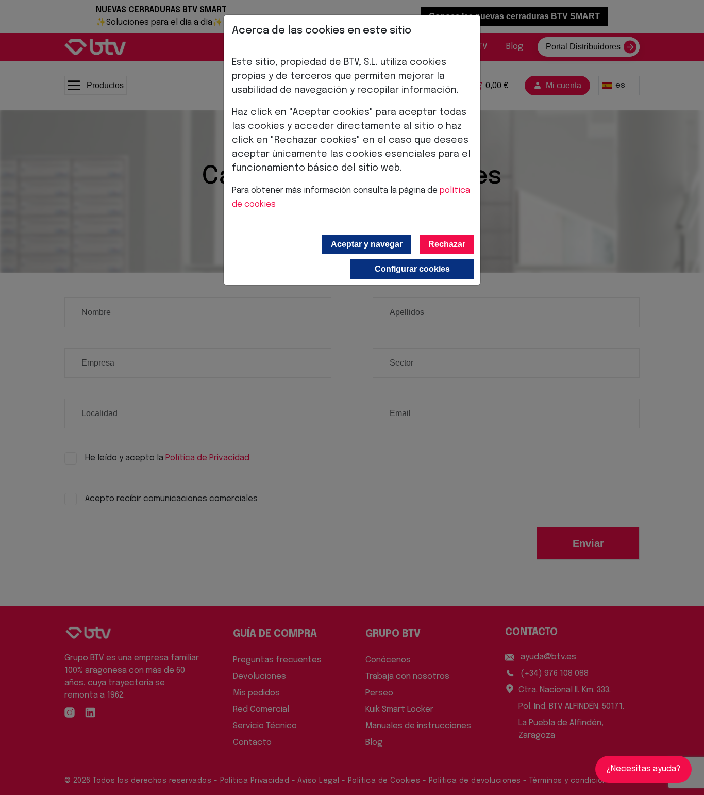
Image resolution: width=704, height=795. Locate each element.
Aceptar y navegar (367, 244)
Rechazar (446, 244)
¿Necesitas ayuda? (643, 769)
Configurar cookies (412, 268)
